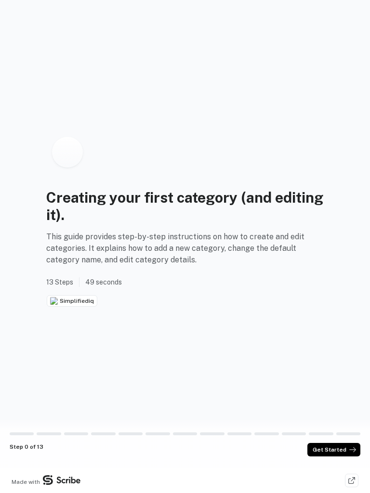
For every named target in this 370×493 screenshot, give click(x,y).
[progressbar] (22, 433)
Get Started (329, 449)
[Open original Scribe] (351, 480)
